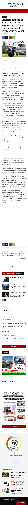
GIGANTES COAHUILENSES (8, 335)
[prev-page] (3, 300)
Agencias (5, 33)
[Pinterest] (10, 37)
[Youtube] (17, 462)
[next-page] (5, 300)
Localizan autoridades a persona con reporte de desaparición (8, 255)
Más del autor (19, 273)
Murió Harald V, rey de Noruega (16, 278)
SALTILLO (13, 477)
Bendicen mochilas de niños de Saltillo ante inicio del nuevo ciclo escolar (13, 318)
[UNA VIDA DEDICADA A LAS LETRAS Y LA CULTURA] (5, 490)
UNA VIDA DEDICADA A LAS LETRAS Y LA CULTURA (12, 327)
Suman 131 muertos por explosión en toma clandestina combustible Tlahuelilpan (20, 256)
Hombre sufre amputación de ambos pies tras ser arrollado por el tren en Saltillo (14, 339)
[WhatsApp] (13, 37)
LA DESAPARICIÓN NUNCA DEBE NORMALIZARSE (14, 323)
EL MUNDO (7, 14)
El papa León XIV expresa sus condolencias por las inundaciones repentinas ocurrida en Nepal (17, 294)
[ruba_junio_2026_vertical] (14, 375)
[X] (6, 37)
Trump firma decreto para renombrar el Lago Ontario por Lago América (18, 286)
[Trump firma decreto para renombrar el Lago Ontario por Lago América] (5, 287)
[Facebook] (3, 37)
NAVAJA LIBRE (5, 331)
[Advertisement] (14, 224)
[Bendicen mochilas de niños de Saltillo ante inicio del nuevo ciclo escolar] (5, 474)
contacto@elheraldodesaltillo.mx (14, 455)
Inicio (3, 14)
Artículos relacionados (8, 273)
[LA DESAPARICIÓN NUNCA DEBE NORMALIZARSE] (5, 483)
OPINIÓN (13, 484)
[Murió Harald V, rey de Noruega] (5, 279)
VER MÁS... (14, 347)
